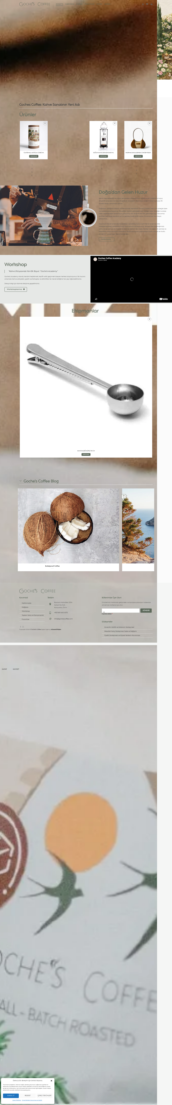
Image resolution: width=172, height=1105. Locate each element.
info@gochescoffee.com (63, 1051)
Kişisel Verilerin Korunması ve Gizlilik (32, 1100)
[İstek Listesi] (147, 4)
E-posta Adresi (107, 1046)
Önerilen (5, 1088)
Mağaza (107, 4)
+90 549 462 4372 (61, 1045)
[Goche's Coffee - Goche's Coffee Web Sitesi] (34, 4)
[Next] (7, 514)
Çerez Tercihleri (44, 1095)
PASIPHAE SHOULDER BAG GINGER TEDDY (138, 585)
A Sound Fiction (56, 1061)
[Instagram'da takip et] (23, 1059)
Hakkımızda (69, 4)
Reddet (28, 1095)
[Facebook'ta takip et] (20, 1059)
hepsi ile (5, 1095)
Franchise (25, 1051)
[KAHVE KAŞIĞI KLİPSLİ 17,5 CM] (86, 815)
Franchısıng (89, 4)
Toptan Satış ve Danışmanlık (33, 1047)
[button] (51, 1081)
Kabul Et (11, 1095)
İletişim (99, 4)
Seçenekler (33, 588)
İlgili (3, 1092)
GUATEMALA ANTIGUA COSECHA (34, 585)
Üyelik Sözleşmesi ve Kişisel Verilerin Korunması (122, 1067)
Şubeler (79, 4)
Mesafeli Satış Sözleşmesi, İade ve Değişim (120, 1063)
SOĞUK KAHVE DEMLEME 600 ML (103, 585)
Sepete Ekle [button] (103, 588)
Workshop (26, 1043)
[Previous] (2, 514)
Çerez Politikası (16, 1100)
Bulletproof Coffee (54, 998)
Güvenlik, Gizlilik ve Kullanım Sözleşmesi (119, 1059)
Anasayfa (59, 4)
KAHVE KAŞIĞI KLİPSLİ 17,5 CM (86, 883)
